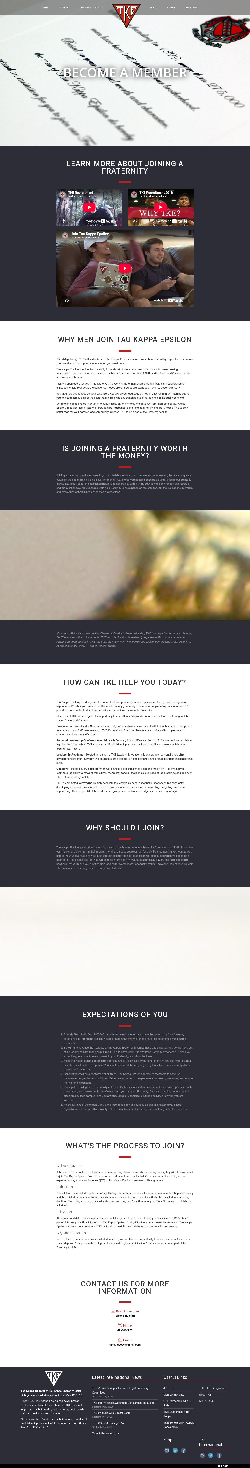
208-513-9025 (125, 1330)
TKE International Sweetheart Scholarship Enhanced (123, 1402)
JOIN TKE (64, 7)
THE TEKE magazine (212, 1388)
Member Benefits (173, 1394)
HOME (45, 7)
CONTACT (191, 7)
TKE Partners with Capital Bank (111, 1413)
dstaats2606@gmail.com (125, 1344)
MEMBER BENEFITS (92, 7)
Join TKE (168, 1388)
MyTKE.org (206, 1401)
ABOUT (171, 7)
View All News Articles (105, 1433)
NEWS (153, 7)
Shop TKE (205, 1394)
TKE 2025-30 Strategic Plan (108, 1423)
